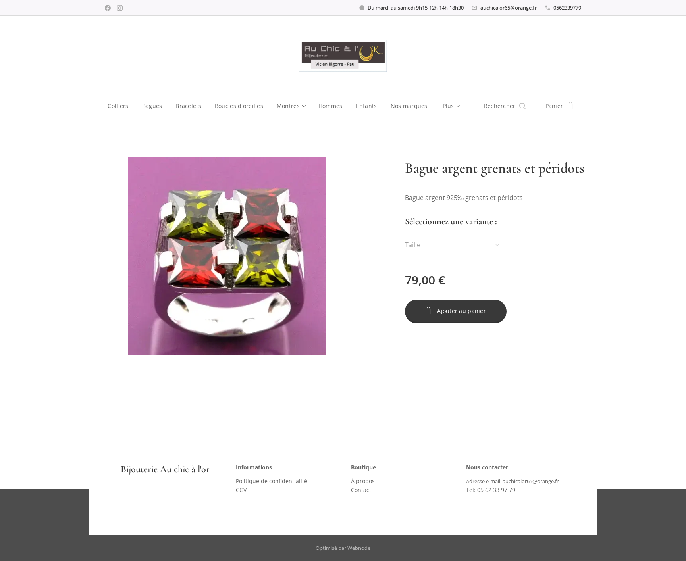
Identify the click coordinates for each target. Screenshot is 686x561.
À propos (363, 481)
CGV (241, 490)
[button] (505, 106)
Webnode (358, 547)
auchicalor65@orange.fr (508, 7)
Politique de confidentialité (271, 481)
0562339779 (567, 7)
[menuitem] (121, 106)
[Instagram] (120, 8)
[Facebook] (108, 8)
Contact (361, 490)
